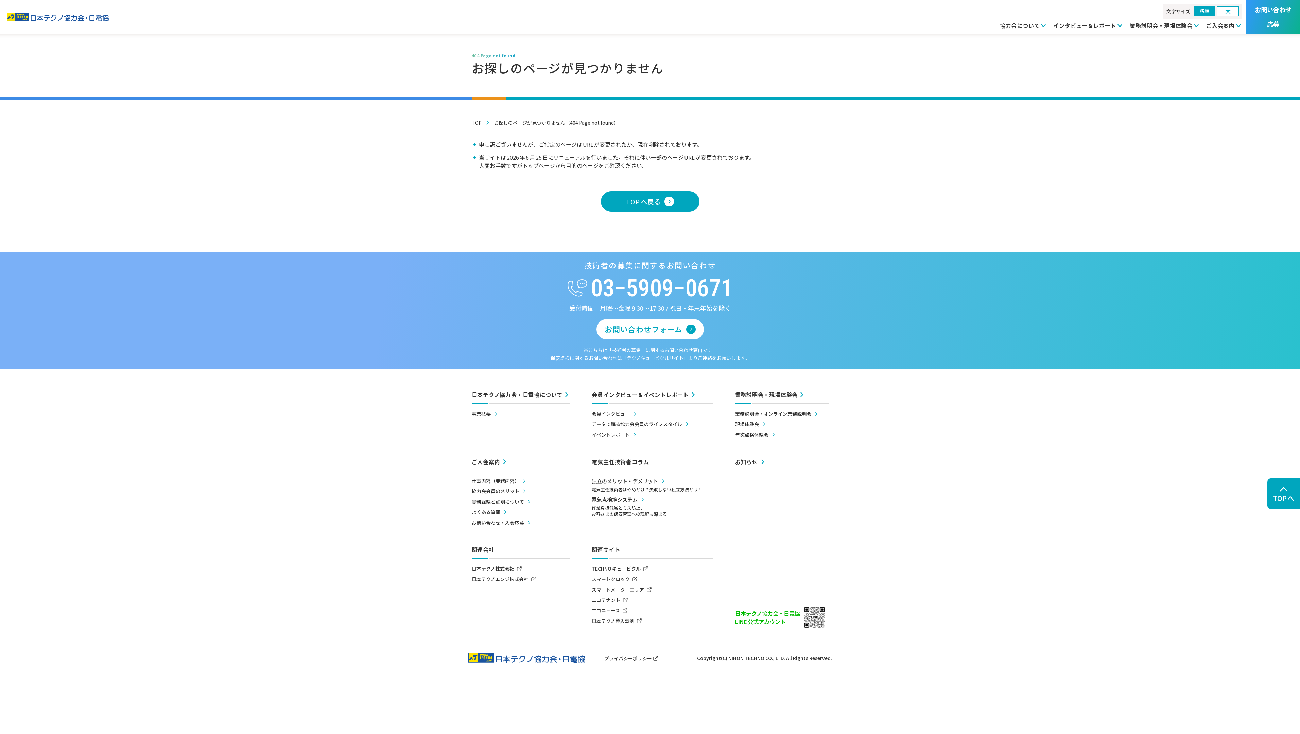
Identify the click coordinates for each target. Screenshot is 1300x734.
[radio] (1204, 11)
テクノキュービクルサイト (655, 357)
